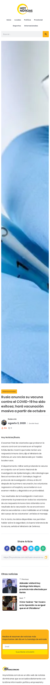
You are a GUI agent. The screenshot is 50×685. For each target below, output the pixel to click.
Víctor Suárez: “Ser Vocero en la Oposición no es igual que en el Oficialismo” (32, 605)
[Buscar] (46, 34)
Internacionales (9, 391)
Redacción (12, 419)
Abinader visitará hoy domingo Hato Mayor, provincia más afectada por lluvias (33, 588)
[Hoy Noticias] (25, 8)
